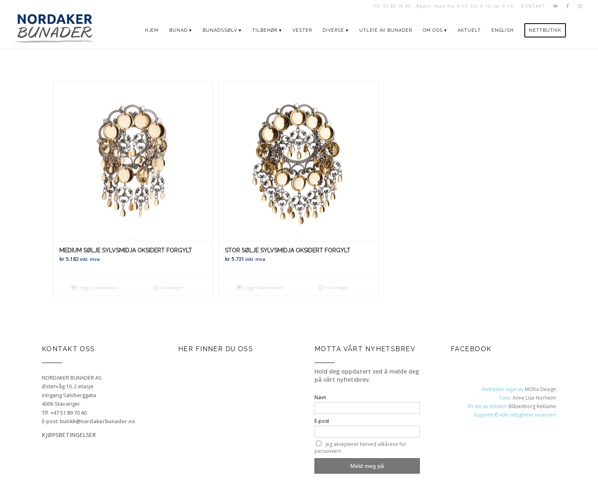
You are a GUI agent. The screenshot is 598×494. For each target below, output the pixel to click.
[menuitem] (531, 6)
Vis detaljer (170, 287)
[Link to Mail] (555, 6)
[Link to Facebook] (568, 6)
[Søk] (578, 30)
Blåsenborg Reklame (532, 406)
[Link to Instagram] (580, 6)
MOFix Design (540, 389)
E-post (321, 420)
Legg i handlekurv (97, 287)
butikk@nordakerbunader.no (97, 421)
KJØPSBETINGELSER (69, 435)
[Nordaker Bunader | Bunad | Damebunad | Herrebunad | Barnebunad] (53, 30)
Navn (320, 397)
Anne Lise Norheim (534, 397)
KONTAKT (533, 6)
